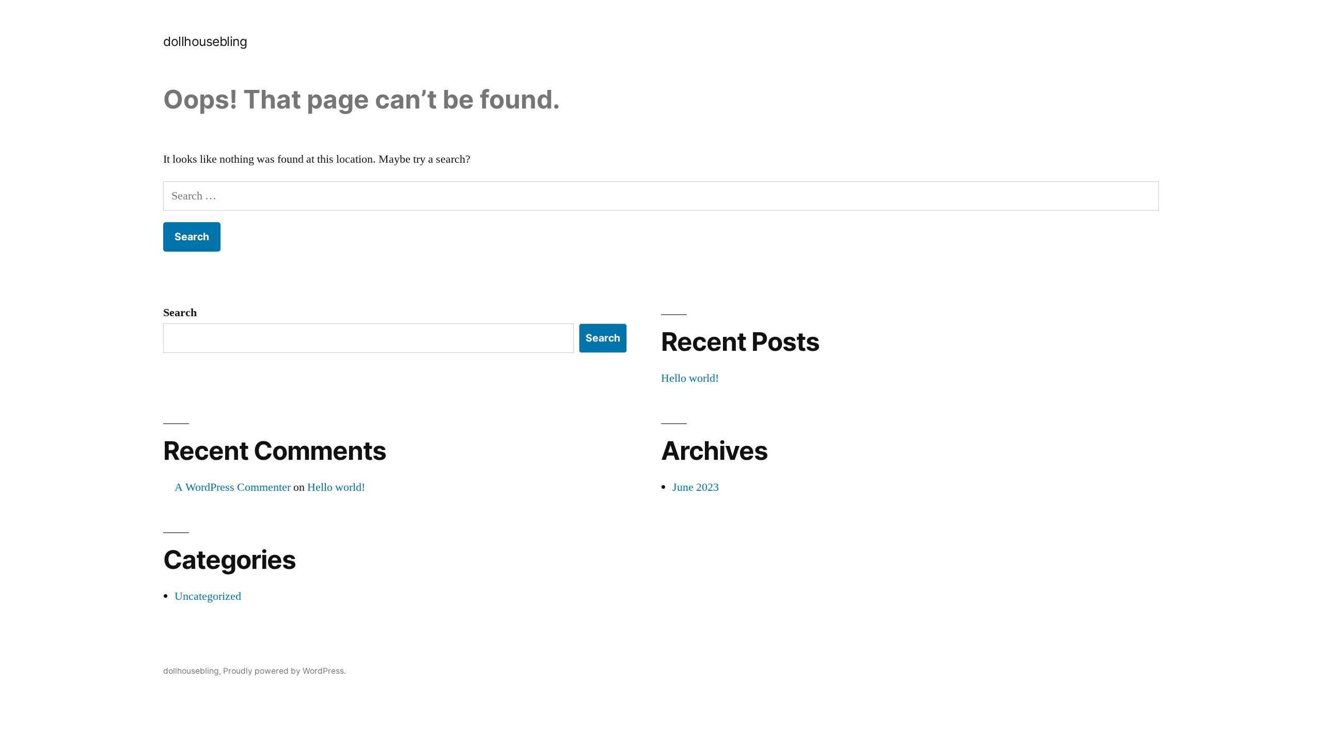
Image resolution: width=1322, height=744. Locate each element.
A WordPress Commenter (233, 487)
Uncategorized (208, 596)
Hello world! (690, 378)
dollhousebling (205, 41)
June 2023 (695, 487)
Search (180, 312)
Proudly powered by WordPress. (284, 671)
